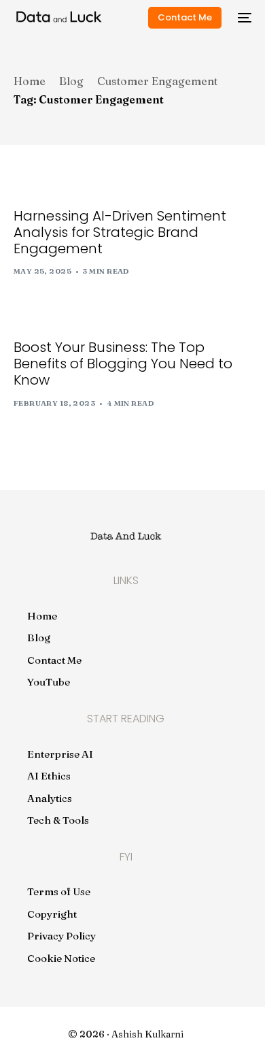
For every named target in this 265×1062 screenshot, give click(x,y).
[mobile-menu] (243, 18)
